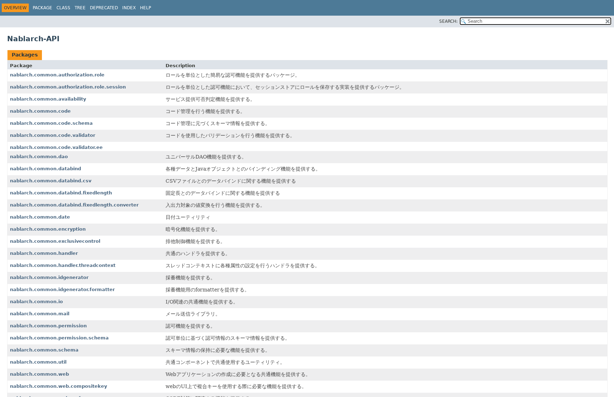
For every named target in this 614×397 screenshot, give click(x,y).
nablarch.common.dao (39, 156)
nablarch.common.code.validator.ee (56, 147)
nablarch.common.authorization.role (57, 74)
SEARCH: (448, 21)
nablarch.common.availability (48, 99)
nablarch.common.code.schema (51, 123)
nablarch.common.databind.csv (50, 180)
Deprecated (104, 7)
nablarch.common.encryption (48, 229)
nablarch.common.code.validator (52, 135)
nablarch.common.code (40, 111)
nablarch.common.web (39, 374)
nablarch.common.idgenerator (49, 277)
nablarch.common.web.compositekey (58, 386)
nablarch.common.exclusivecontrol (55, 241)
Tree (80, 7)
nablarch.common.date (40, 217)
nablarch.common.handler (44, 253)
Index (129, 7)
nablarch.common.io (36, 301)
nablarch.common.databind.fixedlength (61, 192)
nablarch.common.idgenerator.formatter (62, 289)
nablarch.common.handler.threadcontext (62, 265)
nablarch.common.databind (45, 168)
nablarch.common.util (38, 362)
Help (145, 7)
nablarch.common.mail (39, 313)
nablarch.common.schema (44, 350)
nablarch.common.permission (48, 325)
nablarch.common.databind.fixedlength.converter (74, 205)
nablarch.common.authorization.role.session (68, 87)
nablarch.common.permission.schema (59, 337)
